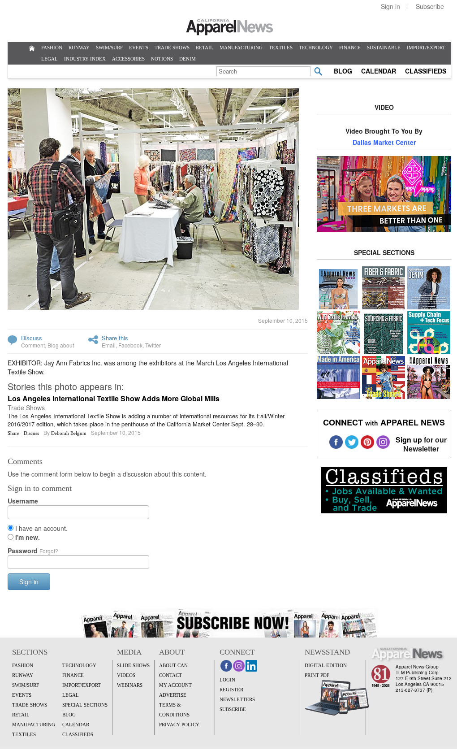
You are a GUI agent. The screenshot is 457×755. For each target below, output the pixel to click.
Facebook (130, 345)
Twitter (153, 345)
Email (109, 345)
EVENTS (138, 47)
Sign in (390, 6)
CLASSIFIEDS (425, 70)
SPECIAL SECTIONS (85, 704)
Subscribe (430, 6)
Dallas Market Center (384, 142)
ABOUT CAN (173, 665)
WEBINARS (129, 685)
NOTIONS (162, 58)
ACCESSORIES (128, 58)
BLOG (343, 70)
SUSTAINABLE (384, 47)
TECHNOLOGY (316, 47)
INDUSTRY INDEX (85, 58)
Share (13, 433)
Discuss (31, 338)
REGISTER (231, 689)
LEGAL (49, 58)
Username (23, 500)
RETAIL (204, 47)
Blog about (60, 345)
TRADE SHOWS (172, 47)
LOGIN (227, 679)
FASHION (51, 47)
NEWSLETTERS (237, 699)
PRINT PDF (317, 675)
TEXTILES (281, 47)
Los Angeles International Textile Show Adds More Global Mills (114, 398)
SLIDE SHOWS (133, 665)
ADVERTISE (172, 695)
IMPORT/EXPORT (426, 47)
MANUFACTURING (241, 47)
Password (33, 550)
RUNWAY (79, 47)
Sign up (409, 439)
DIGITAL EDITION (326, 665)
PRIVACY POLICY (179, 724)
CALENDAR (378, 70)
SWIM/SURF (109, 47)
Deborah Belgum (68, 433)
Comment (33, 345)
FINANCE (350, 47)
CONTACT (170, 675)
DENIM (187, 58)
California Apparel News (229, 27)
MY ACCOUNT (175, 685)
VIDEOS (126, 675)
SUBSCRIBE (233, 709)
